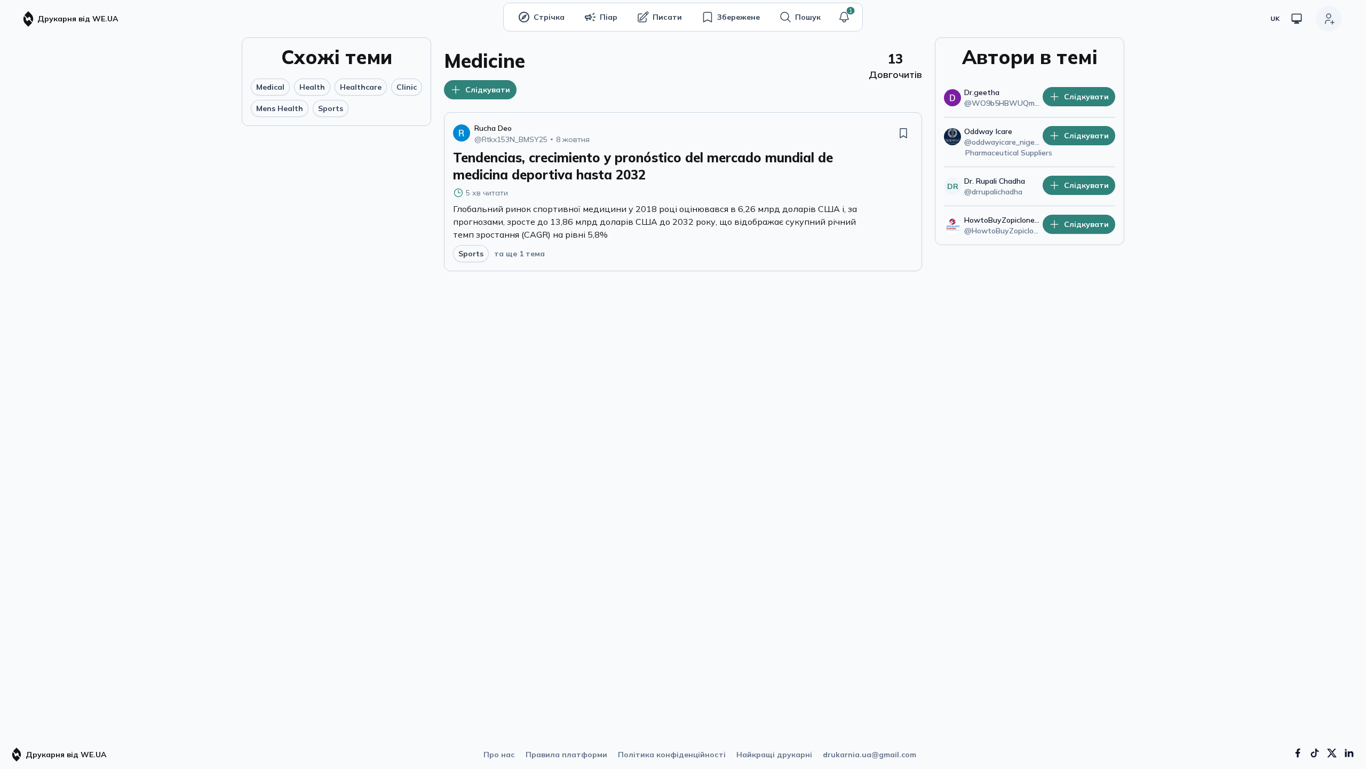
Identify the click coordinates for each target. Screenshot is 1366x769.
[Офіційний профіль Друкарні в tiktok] (1314, 753)
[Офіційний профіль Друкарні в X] (1332, 753)
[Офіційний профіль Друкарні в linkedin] (1349, 753)
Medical (270, 87)
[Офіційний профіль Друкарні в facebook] (1297, 753)
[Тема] (1296, 18)
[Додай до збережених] (903, 133)
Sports (330, 108)
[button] (844, 17)
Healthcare (361, 87)
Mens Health (279, 108)
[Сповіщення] (844, 17)
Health (312, 87)
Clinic (406, 87)
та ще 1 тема (519, 253)
